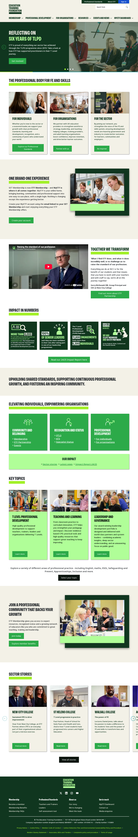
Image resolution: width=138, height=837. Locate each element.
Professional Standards (93, 2)
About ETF (111, 2)
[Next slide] (134, 47)
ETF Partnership (22, 442)
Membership (20, 438)
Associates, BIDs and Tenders (60, 832)
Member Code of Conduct (51, 828)
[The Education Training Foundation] (15, 9)
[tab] (65, 69)
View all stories (69, 759)
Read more (60, 746)
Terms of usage (106, 832)
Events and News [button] (101, 18)
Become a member (17, 804)
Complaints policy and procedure (86, 832)
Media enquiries (106, 811)
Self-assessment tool (48, 811)
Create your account (21, 220)
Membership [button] (15, 18)
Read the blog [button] (18, 61)
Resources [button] (83, 18)
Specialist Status (65, 441)
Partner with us (62, 149)
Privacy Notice (22, 828)
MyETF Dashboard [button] (122, 18)
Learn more (20, 554)
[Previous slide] (4, 47)
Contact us (103, 808)
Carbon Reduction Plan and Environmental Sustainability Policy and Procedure (92, 828)
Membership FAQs (16, 811)
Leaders (42, 808)
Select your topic (69, 577)
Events (17, 445)
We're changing (75, 808)
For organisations (105, 442)
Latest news (66, 464)
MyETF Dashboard (106, 804)
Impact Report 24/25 (86, 464)
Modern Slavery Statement (36, 832)
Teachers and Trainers (48, 804)
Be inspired (102, 149)
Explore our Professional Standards (28, 147)
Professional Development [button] (38, 18)
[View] (23, 336)
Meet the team (75, 811)
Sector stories (50, 464)
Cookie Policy (34, 828)
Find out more (20, 746)
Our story (73, 804)
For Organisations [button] (64, 18)
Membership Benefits (18, 808)
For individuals (104, 438)
